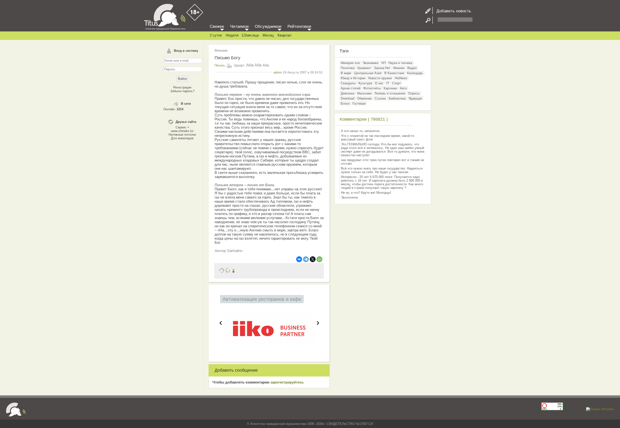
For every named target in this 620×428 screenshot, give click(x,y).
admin (277, 72)
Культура (365, 83)
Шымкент (364, 68)
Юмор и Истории (353, 78)
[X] (313, 259)
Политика (348, 68)
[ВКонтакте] (299, 259)
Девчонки (347, 93)
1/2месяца (250, 35)
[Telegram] (306, 259)
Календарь (415, 73)
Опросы (413, 93)
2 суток (216, 35)
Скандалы (348, 83)
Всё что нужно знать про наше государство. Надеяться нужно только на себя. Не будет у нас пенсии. (382, 170)
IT (387, 83)
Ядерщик (415, 98)
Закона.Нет (382, 68)
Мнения (221, 50)
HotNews (401, 78)
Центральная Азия (367, 73)
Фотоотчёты (372, 88)
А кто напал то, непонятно (360, 131)
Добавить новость (452, 11)
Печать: (220, 65)
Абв (250, 65)
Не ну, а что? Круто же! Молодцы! (366, 192)
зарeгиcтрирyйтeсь (287, 382)
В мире (346, 73)
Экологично (349, 197)
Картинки (390, 88)
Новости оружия (380, 78)
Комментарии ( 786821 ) (364, 119)
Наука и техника (400, 63)
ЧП (383, 63)
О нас (379, 83)
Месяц (268, 35)
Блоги (345, 103)
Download (347, 98)
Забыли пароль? (182, 91)
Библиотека (397, 98)
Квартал (284, 35)
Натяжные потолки (182, 134)
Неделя (232, 35)
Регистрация (182, 87)
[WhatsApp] (319, 259)
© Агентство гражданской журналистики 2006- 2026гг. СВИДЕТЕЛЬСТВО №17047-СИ (310, 424)
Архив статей (350, 88)
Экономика (370, 63)
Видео (412, 68)
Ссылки (380, 98)
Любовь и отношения (389, 93)
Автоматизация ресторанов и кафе (262, 299)
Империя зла (350, 63)
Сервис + (182, 127)
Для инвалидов (182, 138)
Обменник (364, 98)
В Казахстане (394, 73)
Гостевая (358, 103)
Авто (403, 88)
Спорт (396, 83)
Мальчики (364, 93)
